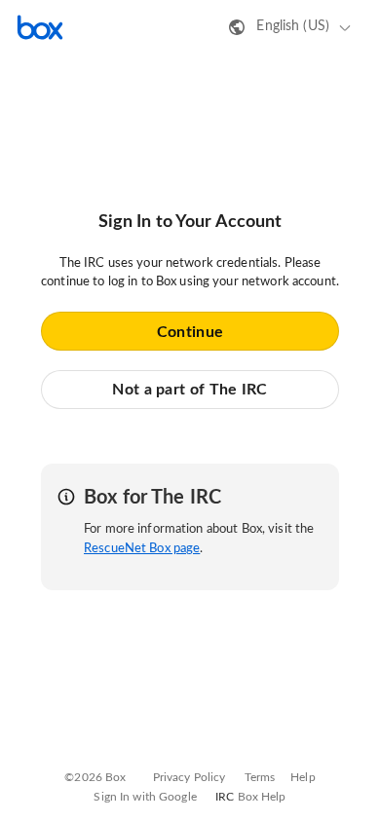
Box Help (262, 797)
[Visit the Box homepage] (40, 27)
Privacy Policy (189, 777)
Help (303, 777)
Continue (190, 332)
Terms (260, 777)
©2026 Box (95, 777)
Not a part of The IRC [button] (189, 389)
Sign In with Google (145, 797)
